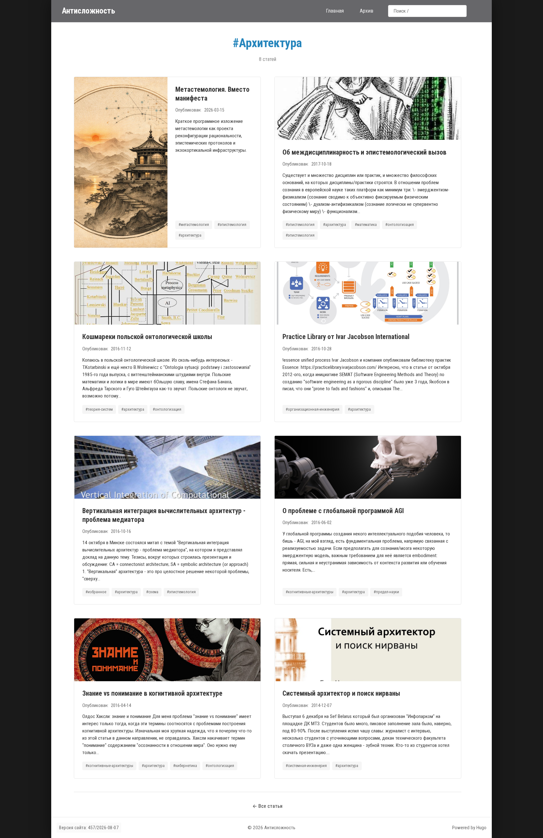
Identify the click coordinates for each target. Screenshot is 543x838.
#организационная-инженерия (312, 409)
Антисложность (88, 10)
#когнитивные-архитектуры (309, 591)
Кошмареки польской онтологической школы (147, 337)
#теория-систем (99, 409)
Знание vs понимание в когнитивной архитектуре (152, 693)
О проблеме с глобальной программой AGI (343, 511)
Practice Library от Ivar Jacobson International (345, 337)
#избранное (95, 591)
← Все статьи (267, 806)
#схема (152, 591)
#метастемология (193, 224)
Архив (366, 11)
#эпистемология (231, 224)
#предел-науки (386, 591)
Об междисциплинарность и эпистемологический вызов (364, 152)
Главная (335, 11)
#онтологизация (399, 224)
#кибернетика (185, 765)
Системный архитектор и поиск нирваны (341, 693)
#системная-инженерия (306, 765)
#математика (366, 224)
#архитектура (189, 235)
